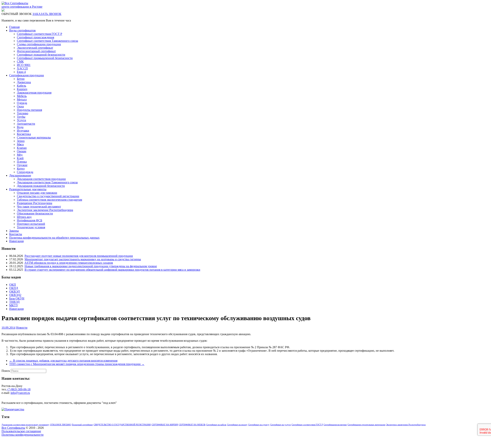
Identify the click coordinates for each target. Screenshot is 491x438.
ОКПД (13, 288)
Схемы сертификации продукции (39, 44)
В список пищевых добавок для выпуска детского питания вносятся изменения (63, 360)
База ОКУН (16, 298)
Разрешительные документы (27, 189)
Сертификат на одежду (258, 425)
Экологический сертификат (35, 47)
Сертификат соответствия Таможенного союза (47, 40)
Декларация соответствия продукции (41, 179)
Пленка (22, 161)
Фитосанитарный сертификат (36, 51)
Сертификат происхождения (35, 37)
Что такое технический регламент (39, 206)
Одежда (22, 103)
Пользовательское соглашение (21, 431)
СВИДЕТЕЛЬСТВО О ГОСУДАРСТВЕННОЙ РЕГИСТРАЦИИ (122, 425)
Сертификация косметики (335, 425)
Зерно (21, 141)
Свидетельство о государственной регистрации (48, 196)
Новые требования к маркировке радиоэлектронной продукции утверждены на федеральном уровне (91, 266)
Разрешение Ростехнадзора (34, 203)
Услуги (21, 120)
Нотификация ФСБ (29, 220)
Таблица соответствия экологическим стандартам (49, 199)
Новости (21, 327)
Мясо (20, 144)
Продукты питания (29, 109)
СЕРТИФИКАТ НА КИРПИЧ (165, 425)
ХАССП (22, 68)
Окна (20, 106)
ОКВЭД (14, 291)
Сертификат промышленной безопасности (45, 58)
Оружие (22, 165)
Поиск (6, 370)
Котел (21, 168)
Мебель (22, 96)
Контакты (15, 234)
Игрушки (23, 130)
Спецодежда (25, 172)
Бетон (21, 78)
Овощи (21, 151)
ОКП (12, 284)
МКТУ (13, 305)
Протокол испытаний (31, 223)
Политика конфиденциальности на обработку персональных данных (54, 237)
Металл (22, 99)
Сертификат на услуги (280, 425)
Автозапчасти (26, 123)
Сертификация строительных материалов (366, 425)
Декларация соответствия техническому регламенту (25, 425)
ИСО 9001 (23, 65)
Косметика (24, 134)
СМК (20, 61)
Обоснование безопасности (35, 213)
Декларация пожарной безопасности (41, 185)
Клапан (22, 147)
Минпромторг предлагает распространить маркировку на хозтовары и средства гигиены (83, 259)
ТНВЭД (14, 302)
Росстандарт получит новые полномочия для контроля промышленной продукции (79, 255)
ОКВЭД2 (15, 295)
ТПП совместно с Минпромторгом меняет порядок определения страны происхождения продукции (76, 364)
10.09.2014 (8, 327)
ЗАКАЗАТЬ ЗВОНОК (46, 14)
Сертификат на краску (237, 425)
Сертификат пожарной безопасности (41, 54)
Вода (20, 127)
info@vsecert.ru (20, 392)
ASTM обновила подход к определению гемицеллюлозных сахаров (68, 262)
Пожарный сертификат (82, 425)
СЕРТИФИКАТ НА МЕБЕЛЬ (192, 425)
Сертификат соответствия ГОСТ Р (39, 33)
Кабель (21, 85)
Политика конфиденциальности (23, 434)
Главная (14, 27)
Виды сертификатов (22, 30)
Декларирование (20, 175)
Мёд (19, 154)
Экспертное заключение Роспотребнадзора (45, 210)
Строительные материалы (34, 137)
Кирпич (22, 89)
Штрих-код (24, 217)
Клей (20, 158)
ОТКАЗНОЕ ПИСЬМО (60, 425)
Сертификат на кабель (216, 425)
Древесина (24, 82)
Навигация (16, 241)
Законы (14, 230)
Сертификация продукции (26, 75)
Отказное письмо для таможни (37, 192)
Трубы (21, 116)
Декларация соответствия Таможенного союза (47, 182)
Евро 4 (21, 71)
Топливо (22, 113)
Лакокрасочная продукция (34, 92)
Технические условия (31, 227)
